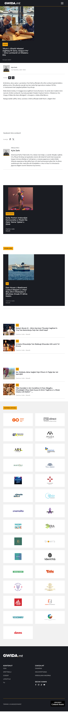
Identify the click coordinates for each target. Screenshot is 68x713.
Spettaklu (7, 672)
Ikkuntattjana (41, 672)
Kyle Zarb (14, 67)
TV (4, 682)
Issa (4, 668)
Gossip (6, 675)
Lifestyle (7, 679)
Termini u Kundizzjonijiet (12, 704)
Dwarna (38, 668)
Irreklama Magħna (43, 675)
